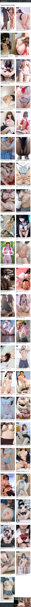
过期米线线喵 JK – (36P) (4, 134)
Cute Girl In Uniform (19, 264)
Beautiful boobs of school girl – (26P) (7, 420)
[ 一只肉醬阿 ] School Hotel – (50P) (6, 238)
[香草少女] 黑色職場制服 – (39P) (20, 548)
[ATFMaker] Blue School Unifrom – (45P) (7, 471)
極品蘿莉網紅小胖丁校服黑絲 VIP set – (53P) (22, 471)
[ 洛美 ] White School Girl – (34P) (6, 574)
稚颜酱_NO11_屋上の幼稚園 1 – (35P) (6, 30)
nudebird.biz (11, 605)
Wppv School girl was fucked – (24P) (22, 82)
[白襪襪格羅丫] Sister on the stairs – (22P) (23, 522)
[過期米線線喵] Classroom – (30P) (21, 574)
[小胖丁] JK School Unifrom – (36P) (6, 445)
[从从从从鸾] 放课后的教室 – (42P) (6, 522)
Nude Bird (4, 604)
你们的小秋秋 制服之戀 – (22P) (5, 343)
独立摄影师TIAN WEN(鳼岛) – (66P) (6, 368)
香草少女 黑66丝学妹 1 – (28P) (20, 317)
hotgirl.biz (6, 605)
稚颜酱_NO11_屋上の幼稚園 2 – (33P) (21, 394)
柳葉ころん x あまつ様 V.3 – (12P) (5, 317)
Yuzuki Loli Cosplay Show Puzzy (21, 343)
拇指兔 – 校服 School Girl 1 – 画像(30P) (7, 109)
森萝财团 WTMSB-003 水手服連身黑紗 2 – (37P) (23, 160)
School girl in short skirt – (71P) (22, 30)
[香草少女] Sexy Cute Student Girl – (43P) (7, 600)
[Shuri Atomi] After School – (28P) (6, 394)
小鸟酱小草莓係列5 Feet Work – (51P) (6, 212)
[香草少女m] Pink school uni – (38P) (22, 420)
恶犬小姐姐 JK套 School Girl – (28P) (21, 109)
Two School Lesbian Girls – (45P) (6, 160)
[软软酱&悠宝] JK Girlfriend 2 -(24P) (21, 212)
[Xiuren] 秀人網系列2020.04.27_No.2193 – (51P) (23, 445)
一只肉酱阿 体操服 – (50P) (20, 134)
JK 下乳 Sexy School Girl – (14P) (21, 368)
